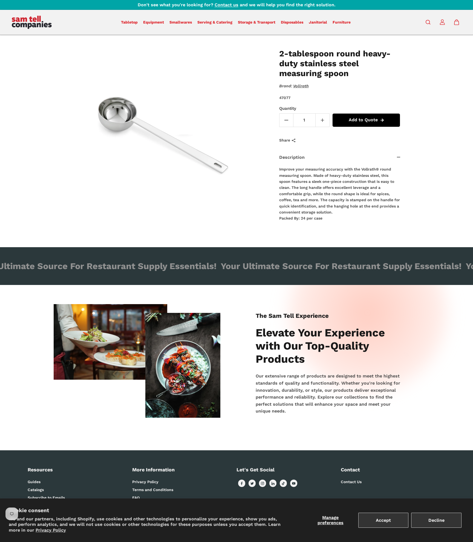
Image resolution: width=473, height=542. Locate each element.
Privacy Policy (51, 530)
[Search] (428, 22)
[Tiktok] (283, 483)
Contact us (226, 4)
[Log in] (442, 22)
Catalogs (36, 490)
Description (292, 157)
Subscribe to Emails (46, 497)
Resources (40, 469)
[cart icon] (456, 22)
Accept (383, 520)
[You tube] (294, 483)
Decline (436, 520)
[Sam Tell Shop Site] (31, 22)
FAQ (136, 497)
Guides (34, 482)
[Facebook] (241, 483)
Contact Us (351, 482)
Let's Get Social (255, 469)
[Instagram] (262, 483)
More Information (153, 469)
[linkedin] (273, 483)
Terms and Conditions (152, 490)
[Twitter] (252, 483)
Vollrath (301, 86)
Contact (350, 469)
